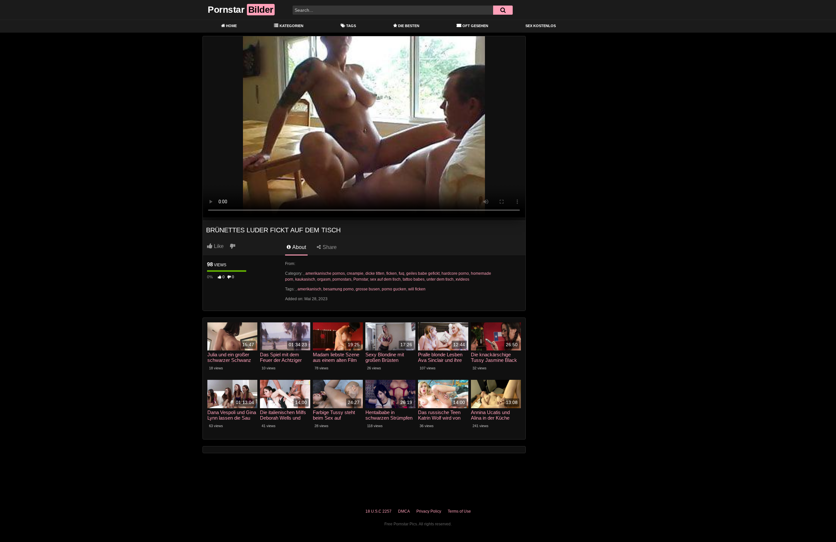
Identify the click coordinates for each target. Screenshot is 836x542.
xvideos (462, 279)
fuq (401, 273)
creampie (355, 273)
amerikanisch (309, 289)
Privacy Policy (428, 511)
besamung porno (338, 289)
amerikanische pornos (325, 273)
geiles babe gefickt (423, 273)
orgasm (323, 279)
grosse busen (368, 289)
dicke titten (374, 273)
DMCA (404, 511)
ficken (391, 273)
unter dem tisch (440, 279)
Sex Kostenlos (540, 26)
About (298, 247)
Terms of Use (459, 511)
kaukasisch (305, 279)
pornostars (341, 279)
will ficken (417, 289)
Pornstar (360, 279)
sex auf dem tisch (385, 279)
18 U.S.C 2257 (378, 511)
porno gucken (394, 289)
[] (503, 10)
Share (329, 247)
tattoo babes (414, 279)
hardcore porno (455, 273)
